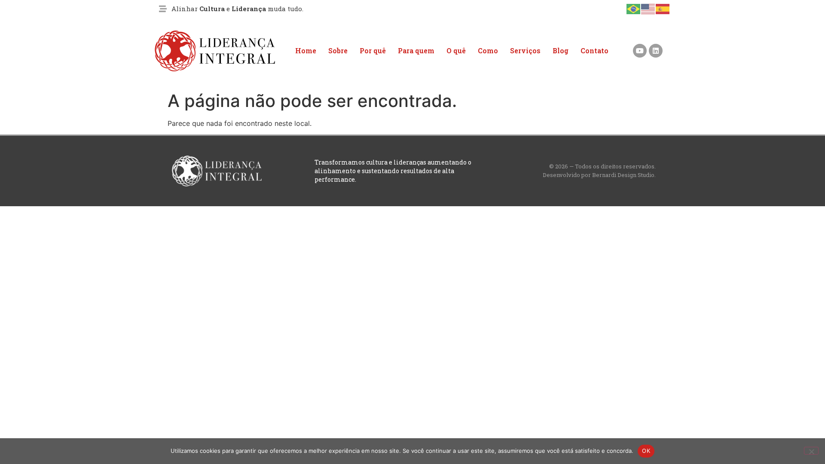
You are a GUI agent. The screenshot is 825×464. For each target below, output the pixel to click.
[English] (648, 8)
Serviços (525, 50)
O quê (456, 50)
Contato (594, 50)
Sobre (338, 50)
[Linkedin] (656, 51)
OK (646, 450)
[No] (811, 451)
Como (488, 50)
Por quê (373, 50)
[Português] (633, 8)
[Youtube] (640, 51)
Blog (560, 50)
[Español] (663, 8)
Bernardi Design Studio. (624, 175)
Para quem (416, 50)
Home (305, 50)
